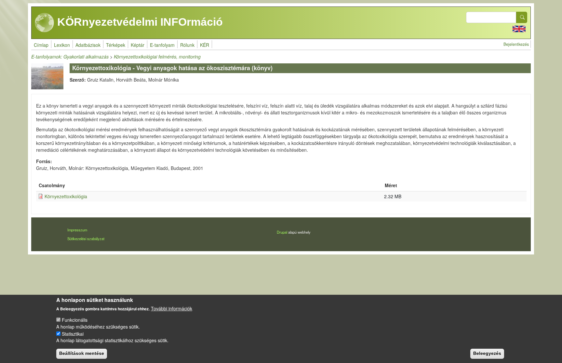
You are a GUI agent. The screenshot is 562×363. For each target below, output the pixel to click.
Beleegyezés (487, 353)
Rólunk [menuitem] (187, 45)
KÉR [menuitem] (204, 45)
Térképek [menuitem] (115, 45)
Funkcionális (74, 320)
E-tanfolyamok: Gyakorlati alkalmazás (70, 56)
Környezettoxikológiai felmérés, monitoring (157, 56)
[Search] (521, 17)
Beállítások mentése (81, 353)
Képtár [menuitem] (137, 45)
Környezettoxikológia (66, 196)
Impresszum (77, 229)
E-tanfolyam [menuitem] (162, 45)
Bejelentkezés (516, 44)
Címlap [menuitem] (41, 45)
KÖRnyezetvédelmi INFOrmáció (138, 22)
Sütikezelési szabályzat (85, 238)
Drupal (282, 232)
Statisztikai (73, 333)
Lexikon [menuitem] (62, 45)
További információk (171, 308)
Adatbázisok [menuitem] (87, 45)
